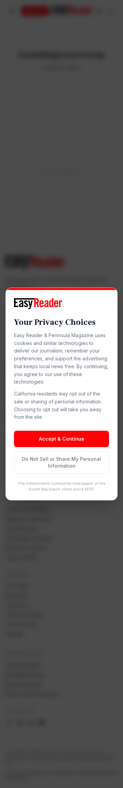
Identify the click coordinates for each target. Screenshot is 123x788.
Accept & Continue (61, 439)
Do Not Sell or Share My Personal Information (61, 462)
